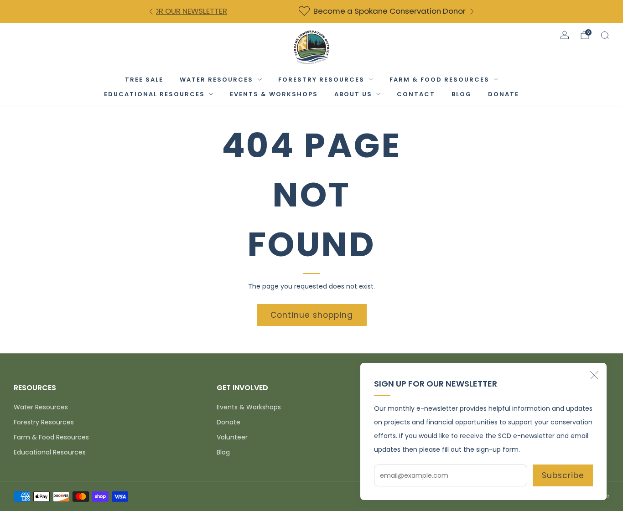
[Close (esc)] (594, 375)
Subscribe (563, 475)
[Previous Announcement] (151, 11)
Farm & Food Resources (439, 79)
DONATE (503, 94)
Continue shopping (311, 315)
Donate (228, 422)
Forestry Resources (321, 79)
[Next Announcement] (472, 11)
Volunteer (232, 437)
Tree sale (144, 79)
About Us (353, 94)
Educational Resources (154, 94)
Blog (462, 94)
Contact (416, 94)
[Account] (564, 35)
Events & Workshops (274, 94)
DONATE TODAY (400, 10)
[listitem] (316, 11)
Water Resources (216, 79)
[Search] (604, 35)
